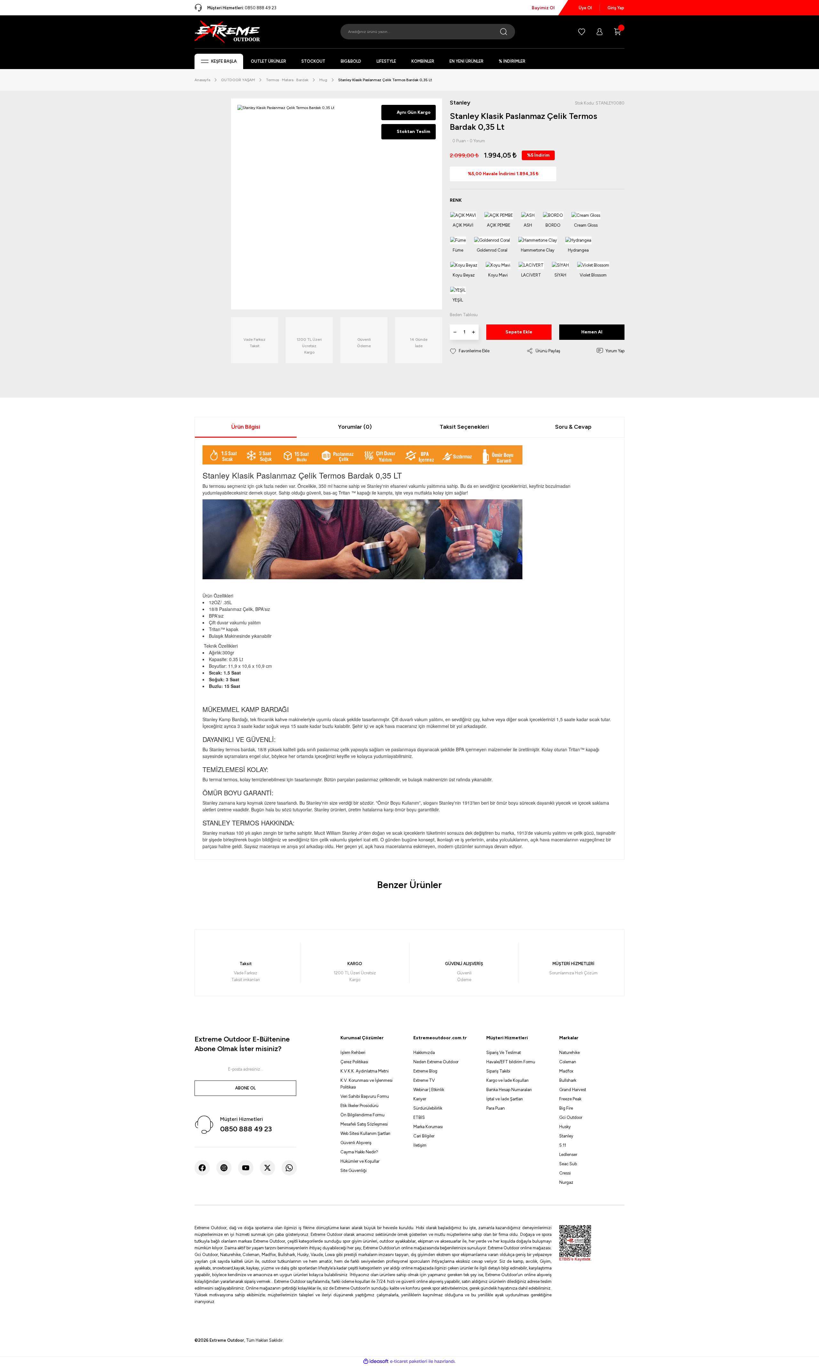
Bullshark (567, 1080)
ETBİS (419, 1117)
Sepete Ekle (518, 332)
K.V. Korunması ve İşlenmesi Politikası (366, 1083)
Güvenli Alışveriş (355, 1142)
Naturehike (569, 1052)
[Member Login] (599, 31)
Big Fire (566, 1108)
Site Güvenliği (353, 1170)
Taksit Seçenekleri (464, 426)
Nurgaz (566, 1182)
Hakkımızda (424, 1052)
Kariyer (419, 1099)
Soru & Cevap (573, 426)
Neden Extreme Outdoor (435, 1061)
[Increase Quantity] (473, 332)
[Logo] (227, 31)
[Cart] (617, 31)
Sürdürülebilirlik (427, 1108)
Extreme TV (424, 1080)
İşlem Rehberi (352, 1052)
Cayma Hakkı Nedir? (359, 1152)
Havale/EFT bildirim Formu (510, 1061)
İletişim (419, 1145)
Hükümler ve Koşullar (359, 1161)
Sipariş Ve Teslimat (503, 1052)
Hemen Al (591, 332)
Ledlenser (568, 1154)
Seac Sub (568, 1163)
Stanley (566, 1136)
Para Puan (495, 1108)
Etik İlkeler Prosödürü (359, 1105)
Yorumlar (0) (355, 426)
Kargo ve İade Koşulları (507, 1080)
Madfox (566, 1071)
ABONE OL (245, 1088)
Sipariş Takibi (498, 1071)
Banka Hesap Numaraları (509, 1089)
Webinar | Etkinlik (428, 1089)
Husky (565, 1126)
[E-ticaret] (408, 1361)
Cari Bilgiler (423, 1136)
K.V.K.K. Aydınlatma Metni (364, 1071)
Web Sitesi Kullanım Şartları (365, 1133)
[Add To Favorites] (469, 351)
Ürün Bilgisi (245, 426)
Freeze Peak (570, 1099)
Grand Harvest (572, 1089)
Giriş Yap (616, 7)
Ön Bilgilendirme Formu (362, 1114)
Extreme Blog (425, 1071)
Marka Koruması (428, 1126)
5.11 (562, 1145)
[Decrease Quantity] (455, 332)
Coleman (567, 1061)
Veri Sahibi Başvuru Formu (364, 1096)
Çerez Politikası (354, 1061)
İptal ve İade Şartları (504, 1099)
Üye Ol (585, 7)
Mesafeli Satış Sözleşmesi (364, 1124)
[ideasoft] (376, 1361)
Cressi (565, 1173)
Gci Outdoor (570, 1117)
